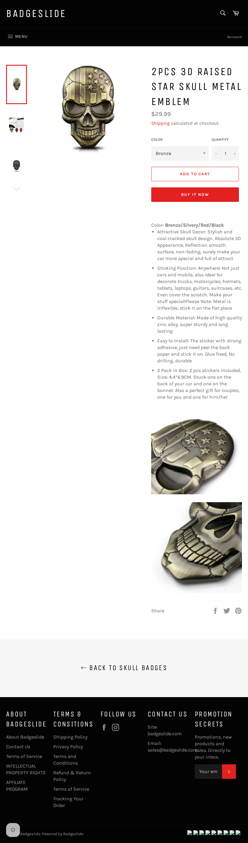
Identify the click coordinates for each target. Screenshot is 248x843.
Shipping (160, 123)
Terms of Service (24, 756)
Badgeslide (36, 13)
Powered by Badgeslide (62, 833)
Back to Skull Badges (127, 668)
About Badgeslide (25, 737)
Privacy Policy (68, 746)
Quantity (220, 139)
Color (157, 139)
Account (234, 37)
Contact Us (18, 746)
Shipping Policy (70, 737)
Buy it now (195, 194)
